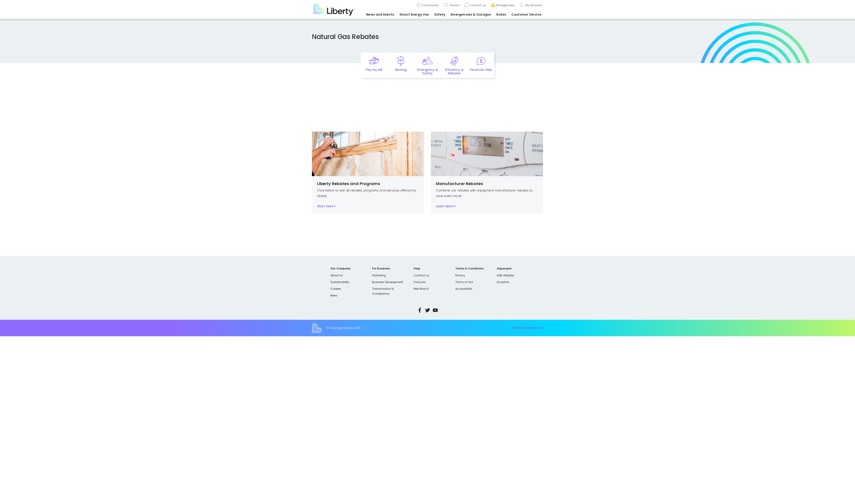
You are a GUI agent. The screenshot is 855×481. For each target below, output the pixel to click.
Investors (503, 282)
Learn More (445, 206)
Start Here (325, 206)
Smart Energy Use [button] (414, 14)
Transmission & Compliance (383, 291)
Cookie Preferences (527, 328)
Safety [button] (439, 14)
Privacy (460, 275)
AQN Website (505, 275)
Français (420, 282)
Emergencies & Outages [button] (471, 14)
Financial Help (481, 70)
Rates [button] (501, 14)
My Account (533, 5)
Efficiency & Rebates (454, 72)
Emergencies (505, 5)
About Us (336, 275)
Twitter (427, 310)
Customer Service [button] (526, 14)
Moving (401, 70)
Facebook (420, 310)
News (334, 295)
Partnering (379, 275)
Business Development (387, 282)
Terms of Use (464, 282)
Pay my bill (374, 70)
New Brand (421, 289)
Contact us (478, 5)
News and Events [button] (380, 14)
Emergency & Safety (427, 72)
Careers (335, 289)
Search (454, 5)
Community (430, 5)
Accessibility (463, 289)
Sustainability (339, 282)
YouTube (435, 310)
